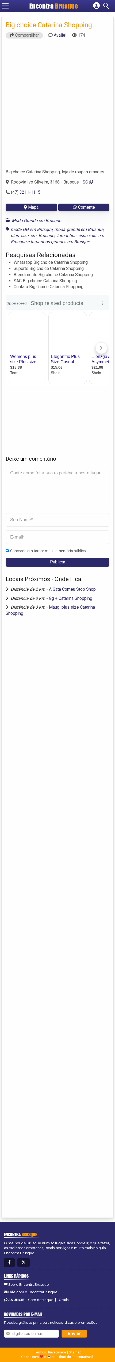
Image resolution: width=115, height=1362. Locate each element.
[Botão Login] (96, 6)
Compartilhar (26, 35)
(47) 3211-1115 (25, 192)
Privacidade (57, 1352)
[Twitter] (23, 1262)
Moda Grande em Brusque (36, 220)
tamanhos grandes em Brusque (60, 241)
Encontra (53, 6)
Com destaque (40, 1300)
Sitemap (75, 1352)
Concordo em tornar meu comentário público (48, 551)
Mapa (33, 207)
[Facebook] (9, 1262)
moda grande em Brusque (78, 229)
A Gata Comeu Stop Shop (72, 589)
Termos (40, 1352)
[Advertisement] (57, 106)
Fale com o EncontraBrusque (32, 1292)
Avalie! (60, 35)
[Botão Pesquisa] (107, 6)
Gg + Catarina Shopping (70, 598)
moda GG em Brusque (31, 229)
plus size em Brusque (32, 235)
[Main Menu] (5, 6)
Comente (86, 207)
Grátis (63, 1300)
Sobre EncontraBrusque (28, 1285)
